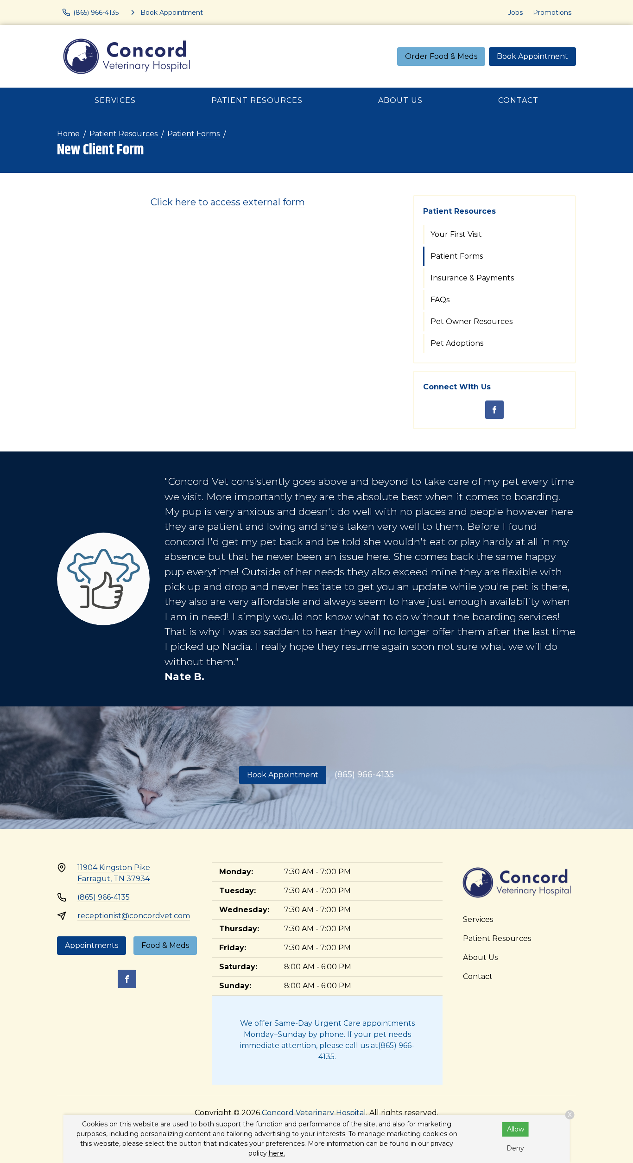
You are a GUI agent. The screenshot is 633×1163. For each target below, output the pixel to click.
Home (68, 133)
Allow (515, 1129)
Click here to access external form (228, 202)
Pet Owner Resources (471, 321)
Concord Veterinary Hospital (314, 1112)
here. (277, 1153)
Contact (518, 100)
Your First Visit (456, 234)
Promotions (552, 12)
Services (115, 100)
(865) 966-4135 (364, 774)
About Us (400, 100)
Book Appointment (532, 56)
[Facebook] (494, 409)
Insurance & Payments (472, 277)
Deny (515, 1148)
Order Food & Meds (441, 56)
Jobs (515, 12)
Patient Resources (257, 100)
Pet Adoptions (456, 343)
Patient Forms (193, 133)
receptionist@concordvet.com (133, 915)
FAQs (439, 299)
